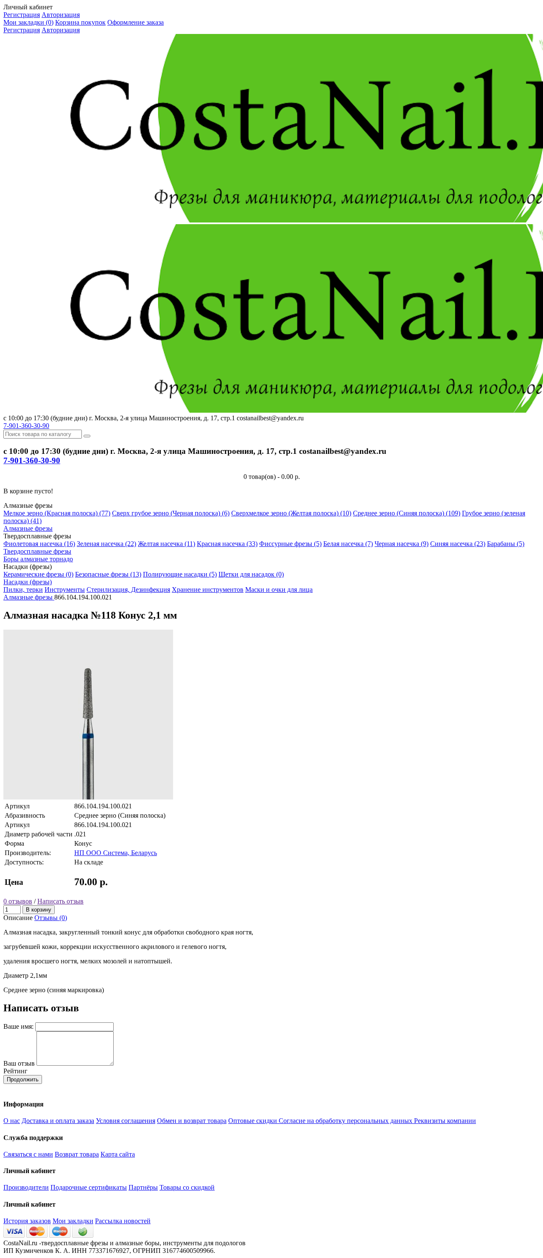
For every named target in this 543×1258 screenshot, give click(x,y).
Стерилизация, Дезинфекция (128, 589)
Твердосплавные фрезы (37, 551)
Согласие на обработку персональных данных (346, 1120)
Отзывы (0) (50, 917)
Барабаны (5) (505, 543)
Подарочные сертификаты (88, 1187)
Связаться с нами (28, 1154)
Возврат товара (77, 1154)
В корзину (38, 909)
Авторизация (61, 14)
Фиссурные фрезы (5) (290, 543)
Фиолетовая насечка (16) (39, 543)
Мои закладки (73, 1220)
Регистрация (21, 14)
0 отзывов (17, 901)
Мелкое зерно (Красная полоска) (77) (56, 513)
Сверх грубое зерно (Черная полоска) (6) (171, 513)
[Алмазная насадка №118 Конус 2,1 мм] (88, 797)
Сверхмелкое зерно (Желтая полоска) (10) (291, 513)
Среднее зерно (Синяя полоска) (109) (406, 513)
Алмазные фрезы (28, 528)
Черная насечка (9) (401, 543)
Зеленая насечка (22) (106, 543)
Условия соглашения (125, 1120)
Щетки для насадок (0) (251, 574)
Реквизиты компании (445, 1120)
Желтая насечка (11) (166, 543)
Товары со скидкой (187, 1187)
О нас (11, 1120)
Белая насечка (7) (348, 543)
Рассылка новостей (123, 1220)
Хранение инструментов (208, 589)
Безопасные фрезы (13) (108, 574)
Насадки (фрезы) (27, 581)
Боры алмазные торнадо (38, 559)
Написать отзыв (60, 901)
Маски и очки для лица (279, 589)
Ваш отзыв (19, 1063)
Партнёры (143, 1187)
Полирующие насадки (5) (180, 574)
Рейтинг (15, 1071)
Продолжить (23, 1079)
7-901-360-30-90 (26, 425)
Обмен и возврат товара (192, 1120)
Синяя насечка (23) (457, 543)
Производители (26, 1187)
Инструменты (65, 589)
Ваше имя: (18, 1026)
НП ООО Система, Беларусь (115, 852)
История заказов (27, 1220)
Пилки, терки (23, 589)
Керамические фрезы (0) (38, 574)
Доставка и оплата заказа (58, 1120)
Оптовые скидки (253, 1120)
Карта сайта (118, 1154)
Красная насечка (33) (227, 543)
